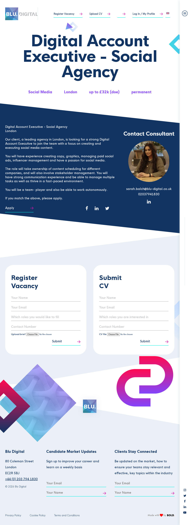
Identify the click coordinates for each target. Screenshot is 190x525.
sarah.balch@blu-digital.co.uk (149, 189)
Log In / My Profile (144, 13)
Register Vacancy (64, 13)
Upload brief (18, 334)
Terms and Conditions (67, 515)
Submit (57, 341)
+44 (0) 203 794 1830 (21, 479)
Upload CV (96, 13)
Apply (9, 208)
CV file (103, 334)
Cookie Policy (37, 515)
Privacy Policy (13, 515)
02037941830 (148, 194)
